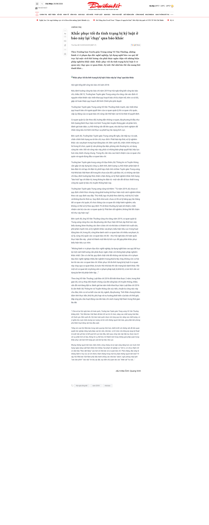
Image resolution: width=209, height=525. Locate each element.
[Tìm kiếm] (42, 4)
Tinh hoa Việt (117, 14)
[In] (65, 54)
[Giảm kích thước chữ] (65, 31)
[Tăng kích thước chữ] (65, 36)
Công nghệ (140, 14)
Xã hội (59, 14)
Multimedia (149, 14)
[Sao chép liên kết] (65, 49)
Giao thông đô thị (162, 14)
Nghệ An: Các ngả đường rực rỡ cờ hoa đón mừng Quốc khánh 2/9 (64, 20)
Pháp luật (99, 14)
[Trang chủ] (37, 15)
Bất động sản (129, 14)
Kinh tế (66, 14)
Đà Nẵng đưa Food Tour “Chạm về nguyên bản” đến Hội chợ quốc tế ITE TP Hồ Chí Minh (129, 20)
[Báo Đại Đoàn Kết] (104, 6)
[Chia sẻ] (207, 522)
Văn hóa (73, 14)
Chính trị (43, 14)
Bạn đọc (107, 14)
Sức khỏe (89, 14)
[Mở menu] (37, 4)
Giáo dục (81, 14)
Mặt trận (52, 14)
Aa (65, 34)
